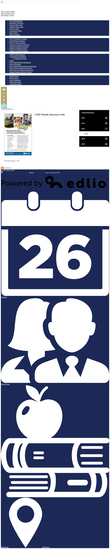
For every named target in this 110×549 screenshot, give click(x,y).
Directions (45, 547)
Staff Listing (13, 33)
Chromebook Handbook (17, 57)
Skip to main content (8, 11)
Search (4, 103)
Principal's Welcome (16, 23)
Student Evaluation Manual (18, 50)
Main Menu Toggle (7, 15)
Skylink (4, 92)
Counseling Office (15, 31)
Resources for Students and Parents (21, 70)
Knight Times (14, 76)
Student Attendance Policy (18, 49)
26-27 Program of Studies (18, 39)
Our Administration (16, 21)
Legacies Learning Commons (19, 45)
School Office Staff (16, 25)
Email (4, 88)
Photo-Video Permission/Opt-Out (20, 68)
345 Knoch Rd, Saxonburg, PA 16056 (16, 173)
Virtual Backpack (15, 82)
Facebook (4, 99)
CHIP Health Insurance (17, 55)
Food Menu (4, 95)
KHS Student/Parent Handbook (20, 62)
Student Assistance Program (18, 47)
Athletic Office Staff (16, 27)
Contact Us (64, 173)
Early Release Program (17, 41)
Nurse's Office (14, 29)
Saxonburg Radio (15, 84)
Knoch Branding (15, 64)
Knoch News (13, 78)
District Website (14, 35)
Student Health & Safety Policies (20, 72)
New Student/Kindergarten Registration (22, 66)
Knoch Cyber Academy (17, 43)
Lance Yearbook (15, 80)
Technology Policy (20, 59)
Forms (11, 60)
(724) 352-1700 (39, 173)
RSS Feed (8, 168)
